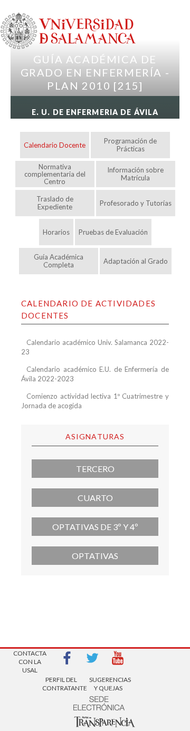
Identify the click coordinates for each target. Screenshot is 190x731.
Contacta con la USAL (29, 658)
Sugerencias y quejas (108, 684)
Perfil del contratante (61, 684)
